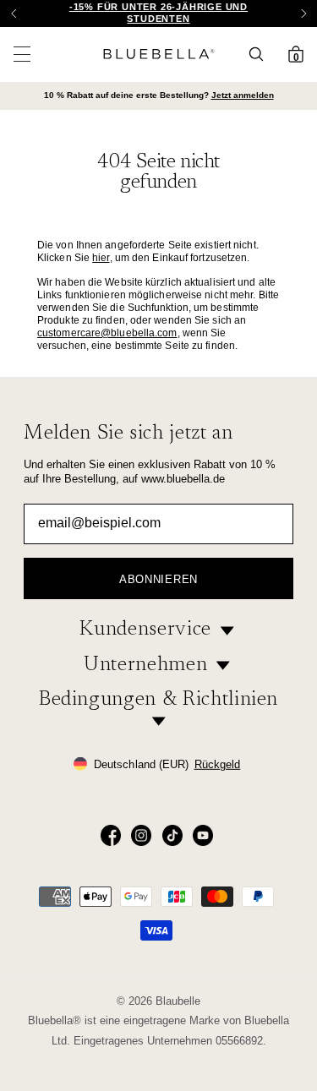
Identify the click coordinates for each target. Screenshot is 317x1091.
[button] (303, 13)
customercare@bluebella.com (107, 333)
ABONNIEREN (158, 579)
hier (100, 258)
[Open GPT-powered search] (261, 54)
